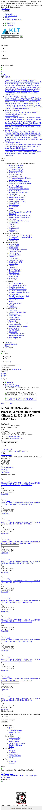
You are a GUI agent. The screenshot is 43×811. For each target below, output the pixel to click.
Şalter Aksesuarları (15, 337)
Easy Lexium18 (17, 109)
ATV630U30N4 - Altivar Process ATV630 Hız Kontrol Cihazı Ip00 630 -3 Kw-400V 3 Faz (20, 542)
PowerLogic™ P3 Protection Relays (16, 112)
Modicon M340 (10, 117)
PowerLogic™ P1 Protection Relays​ (20, 237)
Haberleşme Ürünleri (23, 119)
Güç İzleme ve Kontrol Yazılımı (19, 189)
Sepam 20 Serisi (21, 114)
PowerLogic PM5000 (18, 84)
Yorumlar (4, 469)
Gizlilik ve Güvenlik (15, 745)
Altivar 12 (23, 101)
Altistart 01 (36, 105)
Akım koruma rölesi (35, 139)
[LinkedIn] (7, 791)
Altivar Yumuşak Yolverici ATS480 (20, 212)
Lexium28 (8, 109)
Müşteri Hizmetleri (11, 16)
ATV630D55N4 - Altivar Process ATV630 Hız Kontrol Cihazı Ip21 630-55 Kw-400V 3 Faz (20, 621)
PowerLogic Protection (12, 110)
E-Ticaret (16, 808)
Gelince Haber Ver (7, 449)
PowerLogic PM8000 (27, 82)
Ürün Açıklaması (6, 455)
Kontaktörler (32, 151)
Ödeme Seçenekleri (7, 467)
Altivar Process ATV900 (13, 98)
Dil (2, 10)
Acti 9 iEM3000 (10, 91)
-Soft (12, 808)
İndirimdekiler (13, 754)
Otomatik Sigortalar (11, 150)
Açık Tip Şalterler (22, 151)
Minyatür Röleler (30, 126)
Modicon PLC (21, 121)
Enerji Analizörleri (14, 732)
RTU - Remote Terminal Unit (18, 192)
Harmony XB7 (20, 125)
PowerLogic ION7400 (16, 169)
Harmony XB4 (37, 123)
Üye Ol (7, 77)
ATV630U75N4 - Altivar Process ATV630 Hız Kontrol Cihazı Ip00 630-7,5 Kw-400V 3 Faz (20, 484)
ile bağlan (4, 373)
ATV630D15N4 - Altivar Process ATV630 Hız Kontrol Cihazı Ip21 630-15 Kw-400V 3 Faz (20, 699)
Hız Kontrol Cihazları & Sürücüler (16, 96)
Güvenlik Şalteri (23, 146)
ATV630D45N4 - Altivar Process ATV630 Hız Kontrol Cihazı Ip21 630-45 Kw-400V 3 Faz (20, 640)
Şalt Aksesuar (19, 139)
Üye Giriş (8, 361)
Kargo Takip (10, 23)
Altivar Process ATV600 (28, 98)
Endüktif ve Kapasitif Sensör (22, 144)
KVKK (11, 747)
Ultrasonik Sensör (34, 146)
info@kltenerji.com (7, 774)
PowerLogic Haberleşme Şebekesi (19, 178)
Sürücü (11, 727)
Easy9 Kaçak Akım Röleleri (25, 134)
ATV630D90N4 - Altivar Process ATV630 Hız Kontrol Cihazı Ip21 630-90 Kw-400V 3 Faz (20, 581)
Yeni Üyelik (12, 761)
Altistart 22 (20, 103)
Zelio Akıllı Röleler (15, 271)
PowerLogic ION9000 (12, 82)
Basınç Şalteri (36, 144)
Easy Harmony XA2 (26, 123)
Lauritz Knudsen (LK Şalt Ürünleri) (16, 148)
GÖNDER (4, 722)
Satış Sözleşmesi (14, 741)
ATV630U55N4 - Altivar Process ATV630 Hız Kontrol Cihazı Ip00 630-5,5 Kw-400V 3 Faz (20, 503)
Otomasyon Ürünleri (11, 116)
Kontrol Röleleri (19, 126)
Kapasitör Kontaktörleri (24, 153)
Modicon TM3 (31, 121)
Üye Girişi (12, 763)
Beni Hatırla (7, 369)
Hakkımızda (8, 14)
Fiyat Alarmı (15, 451)
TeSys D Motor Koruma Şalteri (22, 137)
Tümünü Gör (13, 194)
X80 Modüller (30, 117)
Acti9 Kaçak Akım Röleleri (29, 132)
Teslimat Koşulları (14, 738)
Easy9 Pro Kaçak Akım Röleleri (26, 135)
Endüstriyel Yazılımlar (12, 123)
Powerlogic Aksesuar (25, 85)
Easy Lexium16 (30, 107)
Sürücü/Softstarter (10, 384)
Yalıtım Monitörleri (22, 92)
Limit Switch (9, 144)
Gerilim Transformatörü (16, 298)
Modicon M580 (20, 117)
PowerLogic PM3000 (32, 84)
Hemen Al (13, 442)
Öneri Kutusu (5, 473)
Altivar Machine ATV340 (17, 201)
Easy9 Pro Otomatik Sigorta (17, 290)
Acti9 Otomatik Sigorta (12, 132)
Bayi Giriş (9, 25)
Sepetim (11, 757)
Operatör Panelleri (11, 121)
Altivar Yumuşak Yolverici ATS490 (20, 215)
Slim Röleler (14, 128)
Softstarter (12, 729)
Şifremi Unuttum (16, 369)
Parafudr (7, 141)
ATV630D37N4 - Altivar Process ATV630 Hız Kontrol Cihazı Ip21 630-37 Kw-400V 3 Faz (20, 660)
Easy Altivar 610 (32, 100)
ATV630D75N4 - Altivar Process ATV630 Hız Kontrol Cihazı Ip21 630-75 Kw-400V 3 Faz (20, 601)
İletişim (7, 17)
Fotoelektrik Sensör (11, 146)
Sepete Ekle (5, 442)
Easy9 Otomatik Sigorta (16, 287)
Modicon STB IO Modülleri (18, 249)
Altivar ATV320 (21, 100)
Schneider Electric (6, 403)
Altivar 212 (16, 101)
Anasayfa (9, 382)
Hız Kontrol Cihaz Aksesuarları (15, 107)
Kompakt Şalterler (11, 151)
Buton (11, 734)
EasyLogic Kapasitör (25, 87)
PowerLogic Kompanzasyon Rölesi (28, 89)
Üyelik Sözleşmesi (14, 739)
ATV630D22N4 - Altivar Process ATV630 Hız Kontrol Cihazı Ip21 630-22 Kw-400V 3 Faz (20, 679)
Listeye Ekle (5, 451)
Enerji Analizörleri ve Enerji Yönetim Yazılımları (20, 80)
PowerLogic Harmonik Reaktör (19, 181)
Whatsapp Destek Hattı (13, 19)
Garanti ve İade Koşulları (17, 743)
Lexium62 (25, 109)
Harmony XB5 (10, 125)
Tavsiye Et (24, 451)
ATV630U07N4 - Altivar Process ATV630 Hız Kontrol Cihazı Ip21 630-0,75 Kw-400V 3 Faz (20, 562)
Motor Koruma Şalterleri (16, 333)
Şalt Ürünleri (9, 130)
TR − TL (6, 9)
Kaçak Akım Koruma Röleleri (27, 150)
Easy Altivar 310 (14, 206)
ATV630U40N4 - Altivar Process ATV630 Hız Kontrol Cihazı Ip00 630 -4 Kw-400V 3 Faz (20, 523)
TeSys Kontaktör (14, 294)
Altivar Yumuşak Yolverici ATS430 (21, 105)
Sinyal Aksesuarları (31, 125)
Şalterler (26, 139)
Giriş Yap (4, 75)
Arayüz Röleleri (14, 276)
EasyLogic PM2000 (11, 85)
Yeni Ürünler (13, 752)
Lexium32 (39, 107)
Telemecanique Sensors (12, 143)
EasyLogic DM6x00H (23, 91)
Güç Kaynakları (35, 119)
